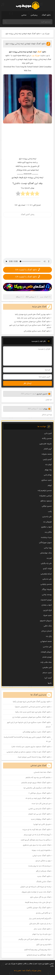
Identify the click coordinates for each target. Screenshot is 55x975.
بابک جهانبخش (46, 553)
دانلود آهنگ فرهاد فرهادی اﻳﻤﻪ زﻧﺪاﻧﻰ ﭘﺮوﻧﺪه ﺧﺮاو (26, 43)
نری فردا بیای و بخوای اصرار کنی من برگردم (35, 939)
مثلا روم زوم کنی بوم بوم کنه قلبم (37, 949)
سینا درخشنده (46, 537)
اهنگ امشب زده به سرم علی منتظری (37, 845)
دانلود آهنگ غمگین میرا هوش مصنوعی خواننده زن (32, 321)
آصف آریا (48, 678)
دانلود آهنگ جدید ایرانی (41, 855)
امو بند (49, 558)
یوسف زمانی (47, 594)
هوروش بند (47, 522)
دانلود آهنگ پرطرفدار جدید (41, 819)
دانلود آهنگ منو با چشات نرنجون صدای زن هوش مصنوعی (29, 752)
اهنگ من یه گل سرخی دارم (40, 897)
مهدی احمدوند (46, 600)
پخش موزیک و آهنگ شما (32, 970)
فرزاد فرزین (47, 610)
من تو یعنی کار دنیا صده (41, 803)
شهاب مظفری (46, 527)
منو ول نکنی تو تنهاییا (42, 824)
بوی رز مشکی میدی (43, 861)
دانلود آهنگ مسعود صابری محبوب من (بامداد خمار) (31, 746)
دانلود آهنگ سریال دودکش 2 (40, 793)
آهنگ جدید (44, 297)
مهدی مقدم (47, 657)
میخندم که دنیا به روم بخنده (39, 866)
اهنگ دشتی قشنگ (43, 881)
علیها (50, 683)
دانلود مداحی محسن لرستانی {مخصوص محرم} (33, 707)
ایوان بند (48, 464)
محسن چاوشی (46, 584)
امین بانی (48, 433)
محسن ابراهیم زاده (45, 490)
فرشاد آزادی (47, 568)
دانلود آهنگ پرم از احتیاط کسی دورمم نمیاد (34, 757)
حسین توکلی (47, 506)
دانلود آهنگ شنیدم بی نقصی (39, 808)
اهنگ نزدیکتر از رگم (43, 871)
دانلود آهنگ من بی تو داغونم (40, 814)
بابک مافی (48, 626)
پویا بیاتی (48, 548)
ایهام (50, 485)
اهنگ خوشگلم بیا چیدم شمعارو (39, 955)
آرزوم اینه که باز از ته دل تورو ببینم (37, 834)
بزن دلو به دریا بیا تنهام (41, 934)
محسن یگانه (47, 438)
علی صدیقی (47, 579)
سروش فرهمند (46, 652)
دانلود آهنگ (46, 15)
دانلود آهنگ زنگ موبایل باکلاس (39, 907)
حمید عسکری (46, 480)
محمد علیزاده (47, 454)
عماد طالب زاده (46, 662)
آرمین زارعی (47, 459)
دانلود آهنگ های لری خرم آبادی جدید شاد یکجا (33, 318)
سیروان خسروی (46, 620)
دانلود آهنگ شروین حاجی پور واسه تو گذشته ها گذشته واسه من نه (27, 739)
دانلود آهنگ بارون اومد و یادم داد (38, 798)
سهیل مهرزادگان (45, 542)
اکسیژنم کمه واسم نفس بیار (40, 918)
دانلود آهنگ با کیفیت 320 (26, 269)
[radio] (37, 194)
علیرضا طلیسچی (45, 444)
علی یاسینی (47, 516)
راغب (50, 511)
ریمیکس (34, 15)
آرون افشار (48, 449)
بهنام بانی (48, 475)
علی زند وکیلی (46, 563)
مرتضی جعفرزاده (45, 496)
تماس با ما (17, 970)
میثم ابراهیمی (46, 574)
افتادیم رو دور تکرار (43, 944)
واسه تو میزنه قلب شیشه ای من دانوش (35, 887)
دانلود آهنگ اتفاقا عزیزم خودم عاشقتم (36, 782)
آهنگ (39, 52)
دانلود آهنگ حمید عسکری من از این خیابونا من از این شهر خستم (30, 326)
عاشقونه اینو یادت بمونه (41, 850)
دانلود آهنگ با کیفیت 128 (26, 276)
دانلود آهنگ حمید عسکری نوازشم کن (37, 331)
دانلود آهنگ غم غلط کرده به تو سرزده (37, 829)
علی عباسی (47, 646)
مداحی (23, 15)
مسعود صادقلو (46, 501)
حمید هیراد (47, 615)
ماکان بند (48, 532)
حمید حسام (47, 672)
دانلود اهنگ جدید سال (42, 929)
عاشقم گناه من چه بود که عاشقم (38, 777)
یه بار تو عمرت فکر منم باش (40, 923)
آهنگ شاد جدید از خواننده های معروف (36, 892)
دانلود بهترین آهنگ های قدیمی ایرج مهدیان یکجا (32, 314)
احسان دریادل (46, 631)
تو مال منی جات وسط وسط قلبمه (38, 902)
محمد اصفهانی (46, 641)
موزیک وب (46, 34)
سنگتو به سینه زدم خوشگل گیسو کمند (36, 840)
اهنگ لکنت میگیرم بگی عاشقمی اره (37, 788)
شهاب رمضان (47, 605)
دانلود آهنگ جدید (44, 876)
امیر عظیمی (47, 667)
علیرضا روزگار (47, 589)
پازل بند (49, 636)
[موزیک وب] (27, 5)
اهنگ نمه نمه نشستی (42, 772)
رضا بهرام (48, 470)
